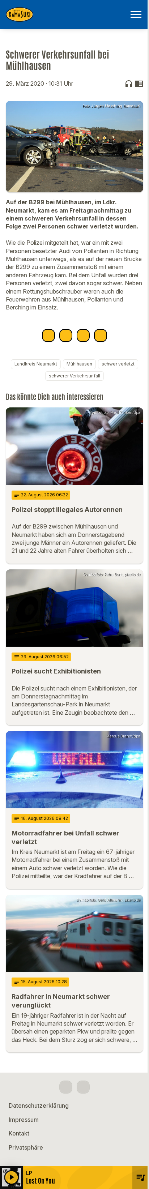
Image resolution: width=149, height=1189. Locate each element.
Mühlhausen (79, 364)
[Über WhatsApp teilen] (83, 335)
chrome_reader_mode (139, 83)
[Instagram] (83, 1087)
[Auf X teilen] (66, 335)
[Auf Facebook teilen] (48, 335)
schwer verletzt (118, 364)
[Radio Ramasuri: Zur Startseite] (66, 14)
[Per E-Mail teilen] (100, 335)
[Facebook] (66, 1087)
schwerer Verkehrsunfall (74, 375)
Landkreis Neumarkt (35, 364)
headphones (128, 83)
